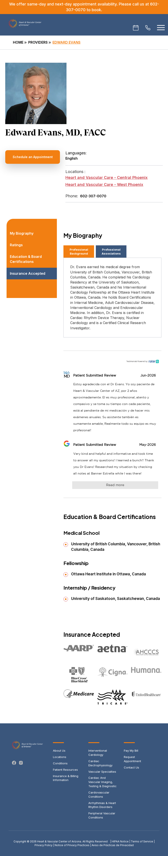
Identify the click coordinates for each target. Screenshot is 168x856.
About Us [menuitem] (59, 750)
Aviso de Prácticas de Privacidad (113, 845)
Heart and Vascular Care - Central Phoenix (106, 177)
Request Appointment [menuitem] (132, 759)
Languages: (76, 153)
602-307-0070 (93, 196)
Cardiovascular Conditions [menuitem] (98, 794)
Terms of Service (142, 841)
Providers (38, 42)
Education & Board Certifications (26, 259)
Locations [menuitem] (59, 757)
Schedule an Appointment (33, 157)
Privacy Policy (43, 845)
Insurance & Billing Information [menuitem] (65, 778)
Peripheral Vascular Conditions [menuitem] (101, 815)
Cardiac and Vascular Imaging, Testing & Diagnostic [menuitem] (102, 782)
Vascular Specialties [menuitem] (102, 771)
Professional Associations (111, 251)
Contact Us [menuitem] (131, 767)
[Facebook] (14, 763)
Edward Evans (66, 42)
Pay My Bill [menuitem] (131, 750)
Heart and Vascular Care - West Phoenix (104, 184)
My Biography (21, 233)
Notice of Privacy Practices (72, 845)
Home (18, 42)
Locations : (75, 171)
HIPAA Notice (120, 841)
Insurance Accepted (27, 273)
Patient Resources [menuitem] (65, 769)
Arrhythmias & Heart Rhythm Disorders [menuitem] (102, 805)
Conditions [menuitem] (60, 763)
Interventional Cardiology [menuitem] (97, 752)
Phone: (71, 196)
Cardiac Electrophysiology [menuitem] (100, 763)
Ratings (16, 245)
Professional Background (79, 251)
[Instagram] (21, 763)
